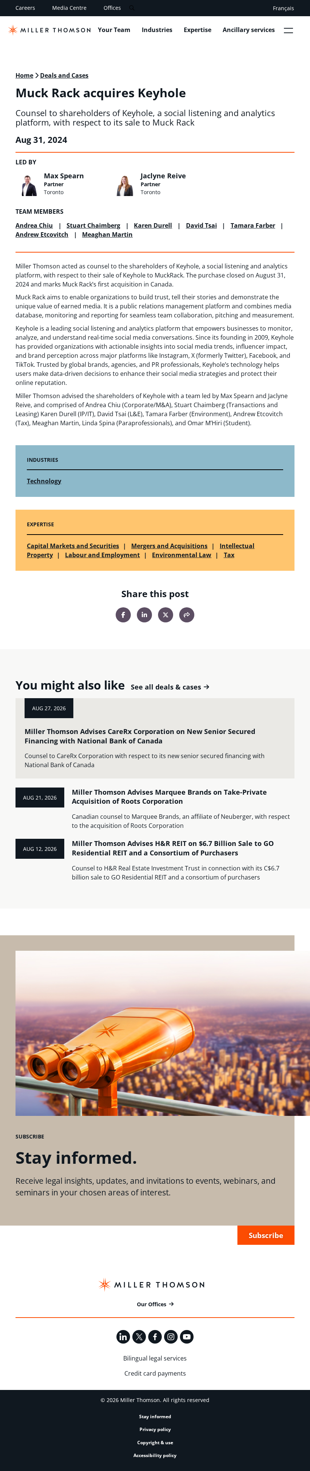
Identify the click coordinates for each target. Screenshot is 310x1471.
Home (24, 75)
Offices (112, 7)
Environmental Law (181, 555)
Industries (157, 30)
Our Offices (151, 1304)
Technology (44, 481)
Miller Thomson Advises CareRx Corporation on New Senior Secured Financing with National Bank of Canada (140, 736)
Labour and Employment (102, 555)
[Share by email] (186, 614)
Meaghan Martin (107, 234)
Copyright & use (155, 1442)
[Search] (131, 8)
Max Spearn (64, 175)
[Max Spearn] (28, 184)
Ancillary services (249, 30)
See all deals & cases (166, 687)
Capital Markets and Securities (73, 546)
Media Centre (69, 7)
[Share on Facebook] (123, 614)
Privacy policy (155, 1429)
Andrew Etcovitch (42, 234)
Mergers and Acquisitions (169, 546)
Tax (229, 555)
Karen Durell (153, 225)
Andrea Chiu (34, 225)
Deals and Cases (64, 75)
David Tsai (201, 225)
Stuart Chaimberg (93, 225)
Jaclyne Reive (163, 175)
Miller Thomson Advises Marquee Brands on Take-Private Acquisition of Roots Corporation (169, 797)
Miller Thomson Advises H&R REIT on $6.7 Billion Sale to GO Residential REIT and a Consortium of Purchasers (173, 848)
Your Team (114, 30)
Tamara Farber (253, 225)
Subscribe (266, 1235)
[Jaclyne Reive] (124, 184)
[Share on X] (165, 614)
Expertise (197, 30)
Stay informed (155, 1416)
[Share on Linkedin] (144, 614)
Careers (25, 7)
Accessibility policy (155, 1455)
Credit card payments (155, 1373)
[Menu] (288, 30)
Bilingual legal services (155, 1358)
